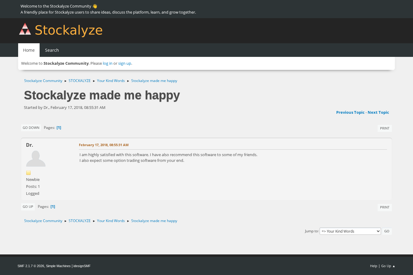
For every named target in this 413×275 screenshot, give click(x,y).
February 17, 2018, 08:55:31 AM (103, 144)
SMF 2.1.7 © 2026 (31, 266)
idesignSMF (82, 266)
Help (373, 266)
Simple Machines (58, 266)
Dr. (29, 145)
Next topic (378, 112)
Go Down (31, 127)
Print (384, 128)
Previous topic (350, 112)
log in (107, 63)
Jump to (311, 230)
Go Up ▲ (388, 266)
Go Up (28, 206)
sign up (124, 63)
